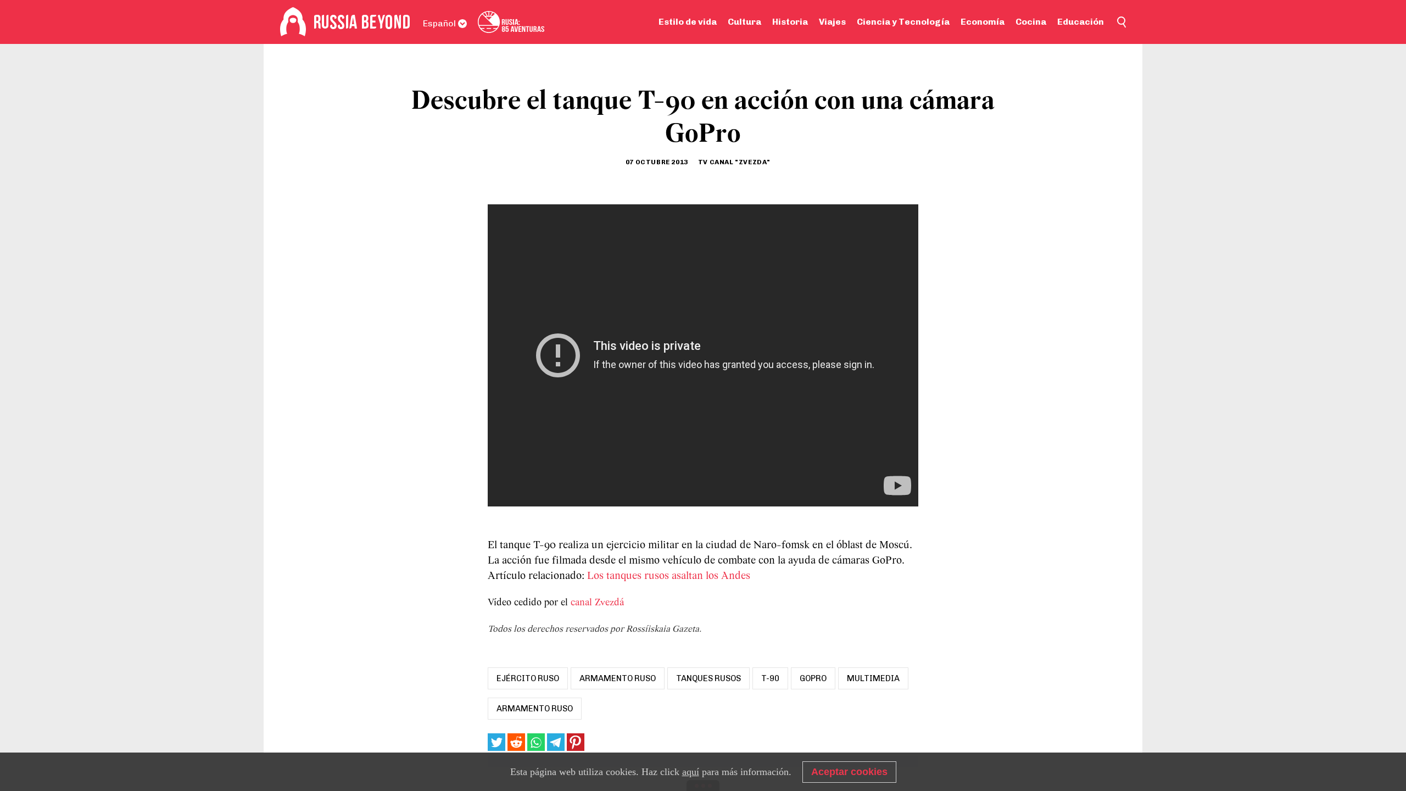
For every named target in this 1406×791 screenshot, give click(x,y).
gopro (813, 678)
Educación (1080, 21)
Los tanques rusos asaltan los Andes (668, 576)
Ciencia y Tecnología (903, 21)
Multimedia (873, 678)
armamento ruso (617, 678)
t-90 (770, 678)
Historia (790, 21)
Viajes (832, 21)
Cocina (1031, 21)
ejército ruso (527, 678)
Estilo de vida (688, 21)
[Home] (293, 22)
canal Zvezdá (597, 603)
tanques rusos (708, 678)
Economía (983, 21)
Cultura (744, 21)
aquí (690, 771)
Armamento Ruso (534, 709)
